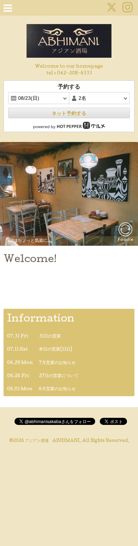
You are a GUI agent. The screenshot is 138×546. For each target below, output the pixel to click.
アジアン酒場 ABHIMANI (52, 441)
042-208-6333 (74, 73)
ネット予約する (69, 113)
